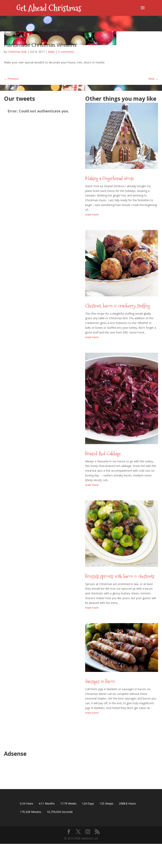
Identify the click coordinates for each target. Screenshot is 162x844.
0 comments (66, 52)
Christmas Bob (17, 52)
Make (51, 52)
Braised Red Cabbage (103, 453)
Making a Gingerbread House (109, 178)
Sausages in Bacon (100, 681)
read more (92, 214)
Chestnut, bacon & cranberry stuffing (117, 306)
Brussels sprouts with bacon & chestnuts (119, 576)
